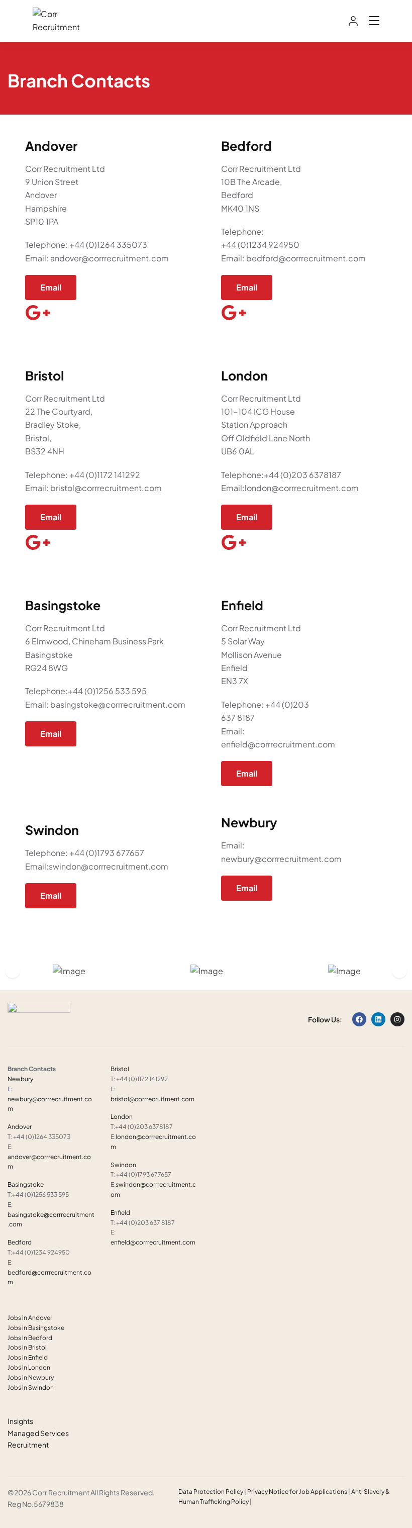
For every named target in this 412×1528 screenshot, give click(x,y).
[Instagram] (397, 1019)
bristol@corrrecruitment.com (152, 1099)
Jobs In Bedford (30, 1338)
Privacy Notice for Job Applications (297, 1491)
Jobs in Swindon (31, 1387)
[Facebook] (359, 1019)
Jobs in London (29, 1367)
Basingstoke (26, 1184)
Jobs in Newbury (31, 1377)
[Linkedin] (378, 1019)
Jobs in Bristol (27, 1347)
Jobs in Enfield (28, 1357)
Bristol (120, 1069)
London (122, 1116)
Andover (20, 1126)
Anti (357, 1491)
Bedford (20, 1242)
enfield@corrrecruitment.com (153, 1242)
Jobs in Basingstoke (36, 1327)
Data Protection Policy (210, 1491)
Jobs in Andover (30, 1317)
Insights (20, 1420)
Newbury (20, 1079)
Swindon (123, 1165)
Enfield (120, 1212)
